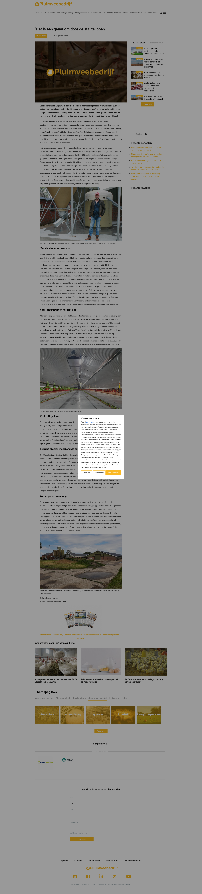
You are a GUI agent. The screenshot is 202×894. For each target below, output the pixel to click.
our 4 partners (90, 422)
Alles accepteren (113, 472)
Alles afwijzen (99, 472)
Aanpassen (86, 472)
